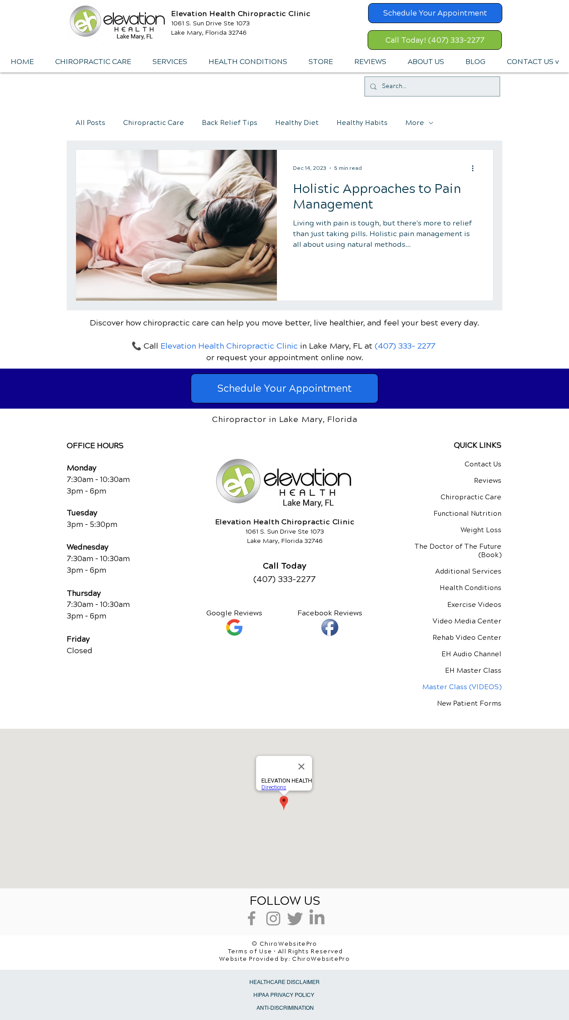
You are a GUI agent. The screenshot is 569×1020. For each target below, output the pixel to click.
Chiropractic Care (153, 123)
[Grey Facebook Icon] (251, 918)
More (414, 123)
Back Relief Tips (229, 123)
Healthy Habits (362, 123)
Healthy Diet (297, 123)
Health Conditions (470, 588)
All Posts (90, 123)
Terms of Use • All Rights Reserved (285, 951)
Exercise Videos (474, 605)
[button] (169, 61)
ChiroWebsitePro (321, 959)
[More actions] (475, 168)
